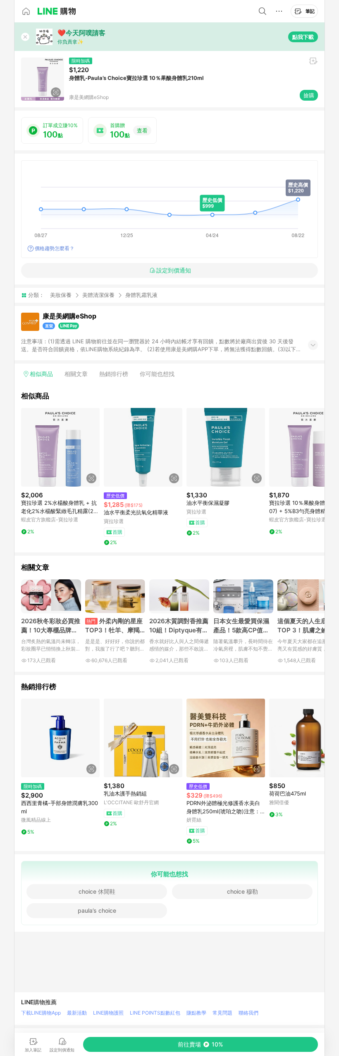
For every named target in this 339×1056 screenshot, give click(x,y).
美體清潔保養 (98, 295)
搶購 (308, 95)
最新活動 (77, 1013)
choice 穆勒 (242, 891)
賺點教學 (196, 1013)
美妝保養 (61, 295)
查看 (142, 130)
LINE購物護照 (108, 1013)
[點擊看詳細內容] (60, 447)
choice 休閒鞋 (97, 891)
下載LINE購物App (41, 1013)
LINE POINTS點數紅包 (155, 1013)
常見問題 (222, 1013)
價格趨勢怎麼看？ (54, 248)
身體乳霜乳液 (141, 295)
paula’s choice (97, 910)
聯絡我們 (248, 1013)
